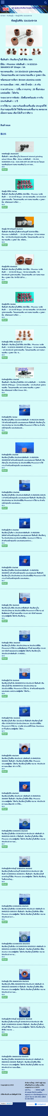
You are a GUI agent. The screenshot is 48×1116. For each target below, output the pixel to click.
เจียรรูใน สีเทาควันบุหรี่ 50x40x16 (12, 229)
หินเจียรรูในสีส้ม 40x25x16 (10, 755)
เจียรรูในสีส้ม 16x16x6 (9, 304)
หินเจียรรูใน (10, 15)
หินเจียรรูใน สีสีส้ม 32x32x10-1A (12, 342)
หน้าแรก (2, 15)
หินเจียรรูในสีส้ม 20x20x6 (10, 454)
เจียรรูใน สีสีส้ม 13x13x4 (9, 191)
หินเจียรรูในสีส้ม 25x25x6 (10, 567)
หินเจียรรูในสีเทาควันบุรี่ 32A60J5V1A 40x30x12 (17, 868)
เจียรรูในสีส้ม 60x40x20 (9, 266)
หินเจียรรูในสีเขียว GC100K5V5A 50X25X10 (16, 944)
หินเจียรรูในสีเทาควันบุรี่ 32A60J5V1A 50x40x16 (17, 1019)
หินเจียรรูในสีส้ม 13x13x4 (9, 417)
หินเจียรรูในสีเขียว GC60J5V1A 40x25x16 (15, 831)
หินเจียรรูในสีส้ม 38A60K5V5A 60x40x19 (15, 1056)
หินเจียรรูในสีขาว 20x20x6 (10, 530)
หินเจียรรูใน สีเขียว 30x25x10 (11, 643)
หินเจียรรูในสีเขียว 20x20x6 (10, 492)
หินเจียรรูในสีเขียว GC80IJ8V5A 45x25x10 (15, 906)
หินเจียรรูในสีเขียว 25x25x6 (10, 379)
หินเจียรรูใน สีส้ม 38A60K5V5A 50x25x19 (15, 981)
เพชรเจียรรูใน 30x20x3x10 (10, 154)
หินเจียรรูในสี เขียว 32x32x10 (11, 718)
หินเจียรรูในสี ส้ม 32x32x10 (10, 680)
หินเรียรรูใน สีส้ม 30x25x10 (10, 605)
